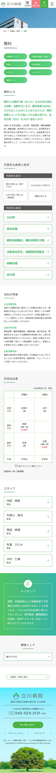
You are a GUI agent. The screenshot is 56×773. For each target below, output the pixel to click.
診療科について (13, 56)
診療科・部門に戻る (19, 677)
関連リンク (11, 80)
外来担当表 (36, 64)
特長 (8, 64)
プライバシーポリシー (16, 733)
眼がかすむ (11, 656)
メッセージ (36, 72)
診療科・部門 (15, 31)
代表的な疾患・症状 (40, 56)
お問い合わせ (29, 724)
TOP (4, 31)
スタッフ (10, 72)
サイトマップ (39, 733)
